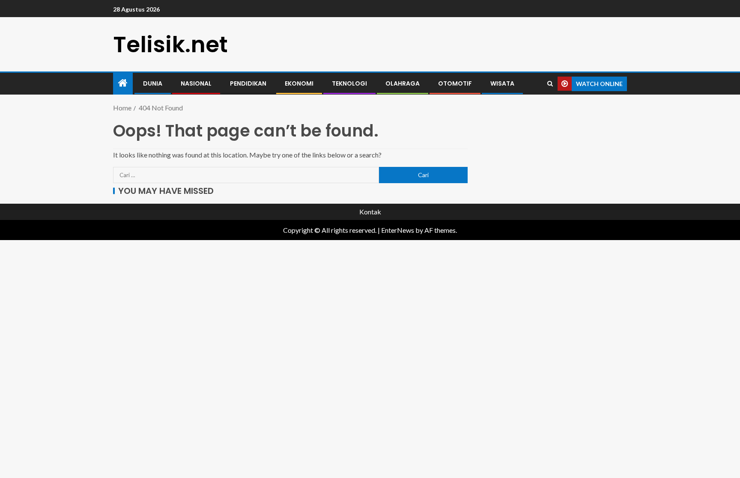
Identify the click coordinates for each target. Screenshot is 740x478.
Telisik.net (170, 44)
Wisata (502, 83)
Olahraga (402, 83)
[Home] (123, 83)
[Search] (550, 83)
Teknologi (349, 83)
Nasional (196, 83)
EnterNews (397, 230)
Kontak (370, 212)
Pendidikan (248, 83)
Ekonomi (299, 83)
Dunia (152, 83)
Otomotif (455, 83)
